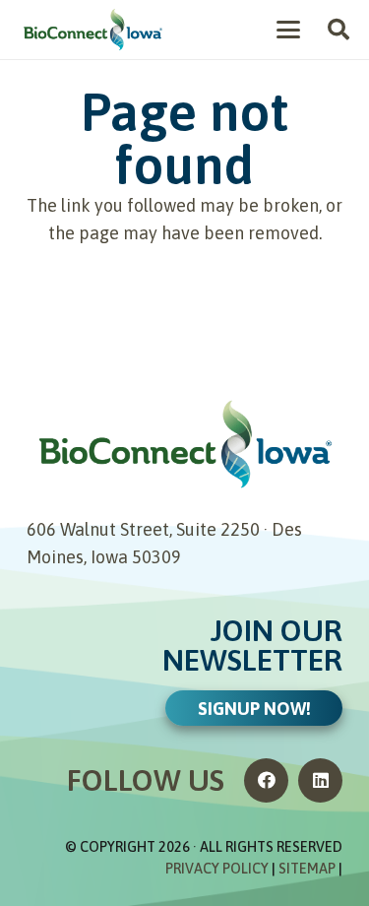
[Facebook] (266, 780)
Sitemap (307, 868)
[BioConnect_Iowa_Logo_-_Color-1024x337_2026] (92, 29)
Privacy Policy (217, 868)
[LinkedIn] (320, 780)
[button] (289, 29)
